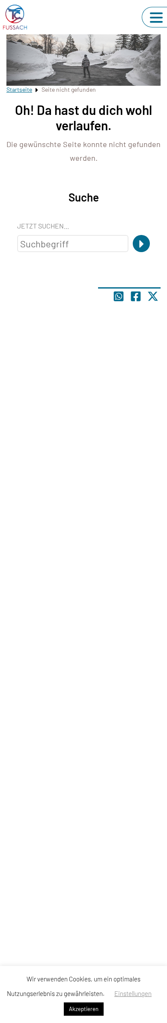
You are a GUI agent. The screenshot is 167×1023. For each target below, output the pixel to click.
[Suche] (141, 243)
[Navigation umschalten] (156, 17)
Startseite (19, 89)
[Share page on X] (153, 296)
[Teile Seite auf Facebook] (135, 296)
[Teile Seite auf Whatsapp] (118, 296)
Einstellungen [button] (133, 993)
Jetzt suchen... (43, 226)
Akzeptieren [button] (83, 1008)
